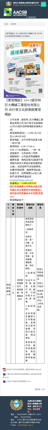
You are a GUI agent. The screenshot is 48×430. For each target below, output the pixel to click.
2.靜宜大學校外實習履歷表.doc (18, 381)
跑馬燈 (13, 24)
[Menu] (43, 4)
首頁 (6, 24)
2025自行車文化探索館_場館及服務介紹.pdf (23, 369)
